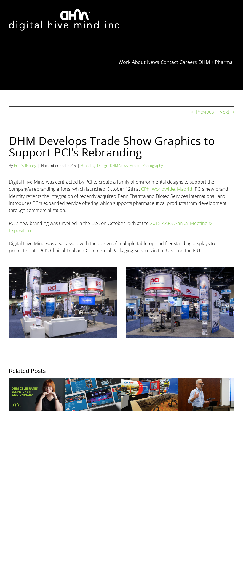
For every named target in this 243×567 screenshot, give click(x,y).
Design (102, 165)
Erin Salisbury (25, 165)
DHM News (119, 165)
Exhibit (135, 165)
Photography (153, 165)
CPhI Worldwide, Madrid (166, 189)
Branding (88, 165)
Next (224, 112)
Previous (205, 112)
